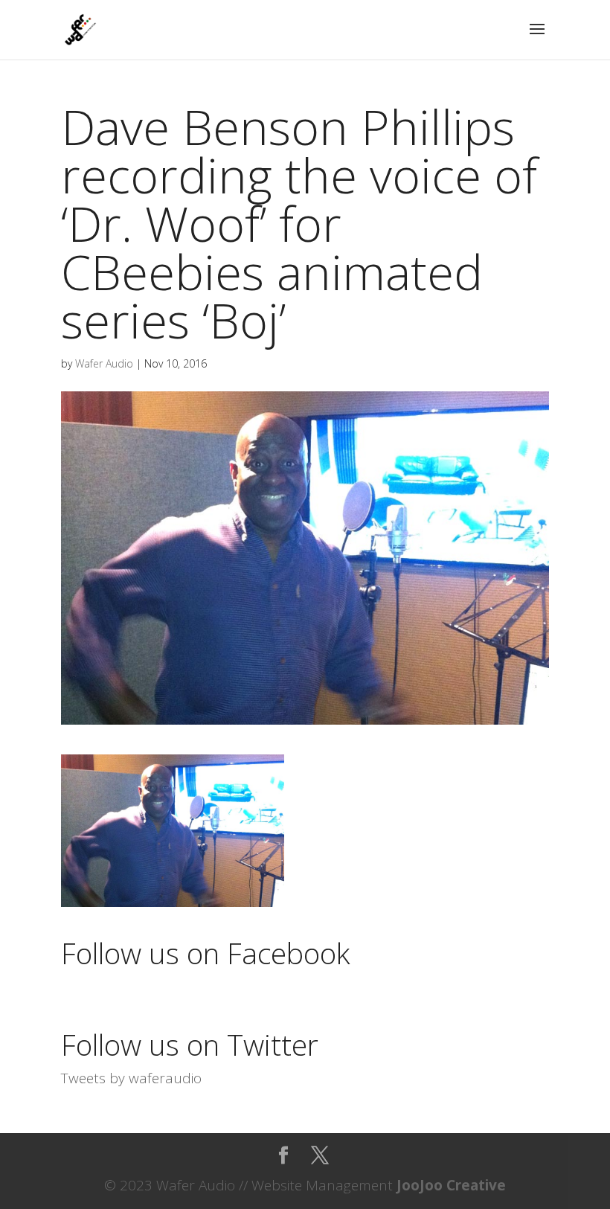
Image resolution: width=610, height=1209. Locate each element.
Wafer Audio (104, 363)
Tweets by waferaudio (131, 1078)
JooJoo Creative (451, 1185)
